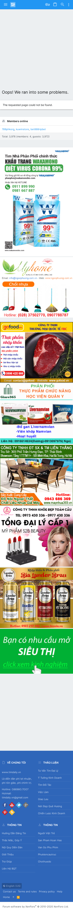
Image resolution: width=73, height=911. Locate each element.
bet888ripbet (38, 129)
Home (6, 897)
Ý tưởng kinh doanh (50, 777)
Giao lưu (43, 799)
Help (59, 891)
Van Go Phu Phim (48, 847)
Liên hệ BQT (9, 868)
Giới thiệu (8, 854)
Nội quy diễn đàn (12, 847)
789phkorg (8, 129)
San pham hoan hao (50, 840)
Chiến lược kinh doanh (51, 813)
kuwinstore (22, 129)
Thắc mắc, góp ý (12, 840)
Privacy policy (47, 891)
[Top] (13, 897)
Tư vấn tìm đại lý (48, 770)
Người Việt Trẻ (46, 833)
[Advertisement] (36, 47)
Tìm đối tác (44, 784)
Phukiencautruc (47, 854)
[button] (5, 4)
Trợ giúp (7, 861)
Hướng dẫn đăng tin (14, 833)
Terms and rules (27, 891)
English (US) (13, 885)
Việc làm (43, 792)
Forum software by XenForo (36, 906)
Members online (17, 121)
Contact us (9, 891)
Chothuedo (44, 861)
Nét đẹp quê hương (50, 806)
